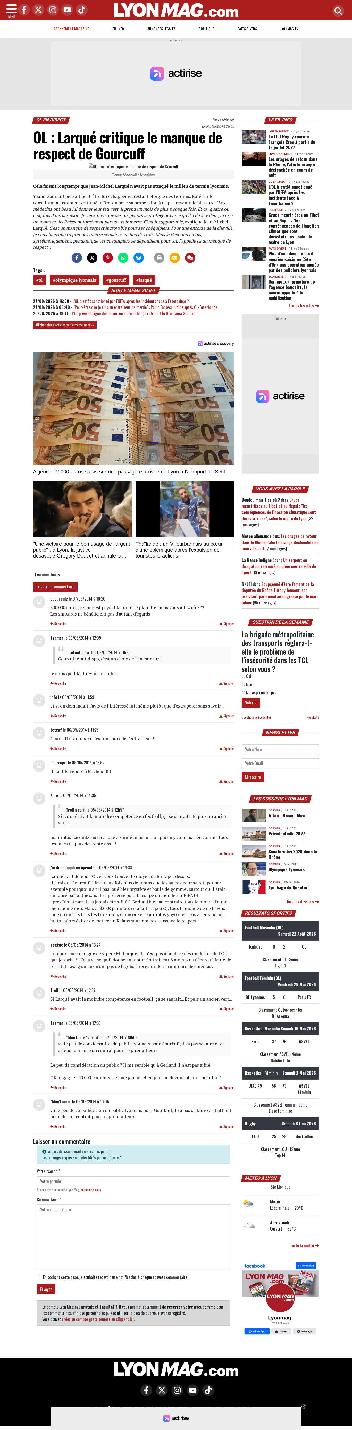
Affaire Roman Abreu (288, 815)
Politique (206, 28)
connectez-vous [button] (91, 1189)
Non (248, 684)
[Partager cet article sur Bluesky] (138, 258)
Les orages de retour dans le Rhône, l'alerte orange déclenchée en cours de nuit (293, 166)
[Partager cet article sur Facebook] (77, 258)
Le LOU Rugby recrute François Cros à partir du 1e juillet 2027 (292, 142)
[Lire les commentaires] (190, 258)
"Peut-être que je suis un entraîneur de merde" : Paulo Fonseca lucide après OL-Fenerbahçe (145, 307)
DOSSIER (274, 810)
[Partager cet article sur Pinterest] (108, 258)
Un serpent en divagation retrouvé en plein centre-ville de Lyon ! (279, 566)
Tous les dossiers (300, 902)
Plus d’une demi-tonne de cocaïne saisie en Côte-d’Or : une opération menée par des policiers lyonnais (294, 261)
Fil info (118, 28)
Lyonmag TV (289, 28)
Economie (276, 276)
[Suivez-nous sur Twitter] (160, 1394)
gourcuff (117, 280)
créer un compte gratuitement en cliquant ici (98, 1319)
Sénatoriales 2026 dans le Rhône (293, 854)
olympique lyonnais (75, 280)
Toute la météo (302, 1245)
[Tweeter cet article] (92, 258)
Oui (248, 676)
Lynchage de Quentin (288, 887)
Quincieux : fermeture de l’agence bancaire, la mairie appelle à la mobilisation (292, 289)
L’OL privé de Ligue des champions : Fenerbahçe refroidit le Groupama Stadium (134, 313)
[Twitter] (37, 10)
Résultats (313, 717)
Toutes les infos (302, 306)
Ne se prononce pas (260, 692)
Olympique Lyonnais (287, 869)
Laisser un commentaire (55, 587)
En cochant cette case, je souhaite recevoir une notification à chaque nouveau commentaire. (115, 1277)
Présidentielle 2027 (287, 833)
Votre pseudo (48, 1171)
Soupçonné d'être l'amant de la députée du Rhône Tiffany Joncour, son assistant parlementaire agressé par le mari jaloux (280, 593)
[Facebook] (22, 10)
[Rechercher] (337, 11)
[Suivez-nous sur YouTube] (191, 1394)
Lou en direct (279, 131)
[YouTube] (66, 10)
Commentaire (49, 1199)
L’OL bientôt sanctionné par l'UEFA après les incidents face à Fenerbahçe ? (131, 301)
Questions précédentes (256, 717)
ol (41, 280)
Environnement (280, 154)
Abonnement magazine (71, 28)
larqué (145, 280)
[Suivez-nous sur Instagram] (176, 1394)
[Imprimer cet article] (159, 258)
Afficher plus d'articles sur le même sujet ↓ (64, 324)
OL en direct (51, 119)
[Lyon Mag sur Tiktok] (207, 1394)
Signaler (228, 623)
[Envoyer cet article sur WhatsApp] (123, 258)
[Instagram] (51, 10)
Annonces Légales (161, 28)
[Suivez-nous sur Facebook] (280, 1299)
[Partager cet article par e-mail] (175, 258)
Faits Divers (247, 28)
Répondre (60, 623)
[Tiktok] (80, 10)
